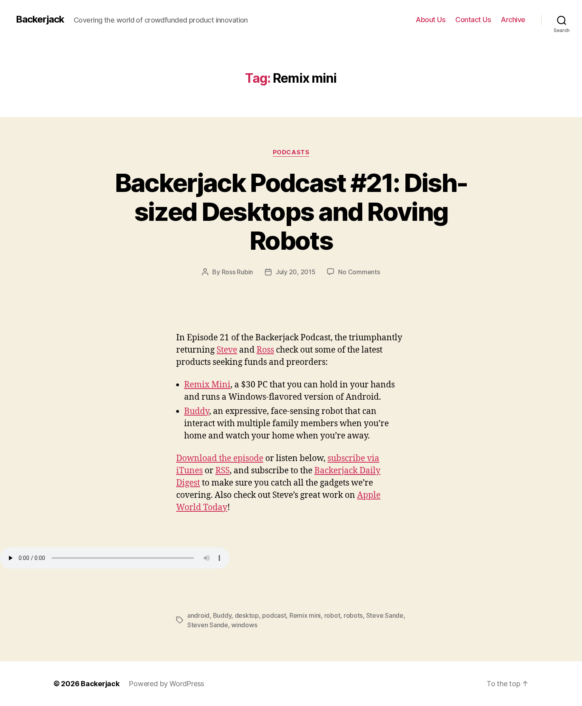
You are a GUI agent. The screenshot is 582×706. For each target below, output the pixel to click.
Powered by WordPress (166, 683)
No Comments (359, 272)
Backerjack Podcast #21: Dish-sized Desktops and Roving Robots (291, 211)
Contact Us (473, 19)
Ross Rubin (237, 272)
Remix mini (305, 615)
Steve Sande (384, 615)
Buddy (196, 411)
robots (353, 615)
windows (244, 625)
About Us (430, 19)
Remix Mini (207, 385)
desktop (247, 615)
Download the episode (219, 458)
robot (332, 615)
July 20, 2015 (296, 272)
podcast (274, 615)
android (198, 615)
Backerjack (40, 19)
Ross (265, 350)
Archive (513, 19)
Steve (227, 350)
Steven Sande (207, 625)
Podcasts (291, 152)
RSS (222, 470)
